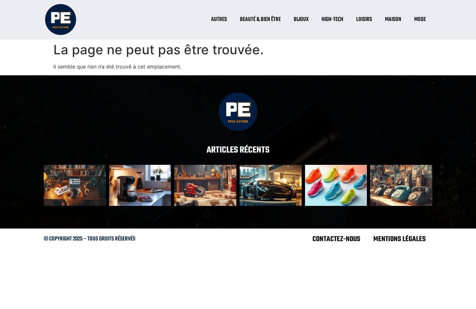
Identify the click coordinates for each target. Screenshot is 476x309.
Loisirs (364, 19)
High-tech (332, 19)
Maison (393, 19)
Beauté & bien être (260, 19)
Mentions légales (399, 239)
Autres (219, 19)
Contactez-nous (336, 239)
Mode (420, 19)
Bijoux (301, 19)
